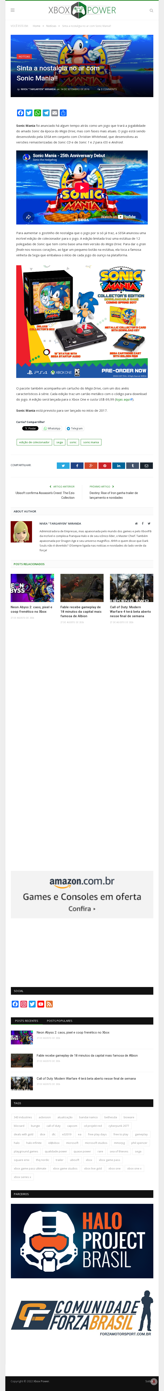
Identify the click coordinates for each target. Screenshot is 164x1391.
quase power (82, 1151)
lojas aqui (123, 399)
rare (100, 1151)
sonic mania (91, 442)
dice (42, 1134)
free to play (120, 1134)
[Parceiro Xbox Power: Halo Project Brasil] (82, 1277)
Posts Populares (60, 1021)
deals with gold (23, 1134)
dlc (54, 1134)
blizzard (19, 1126)
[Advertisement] (82, 950)
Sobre (149, 1381)
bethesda (110, 1117)
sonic (73, 442)
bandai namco (88, 1117)
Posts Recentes (26, 1021)
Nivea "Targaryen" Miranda (38, 89)
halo (17, 1143)
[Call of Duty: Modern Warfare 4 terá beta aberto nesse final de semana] (131, 588)
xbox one (114, 1168)
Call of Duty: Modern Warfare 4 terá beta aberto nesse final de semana (130, 611)
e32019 (66, 1134)
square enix (21, 1160)
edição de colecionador (34, 442)
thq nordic (42, 1160)
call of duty (54, 1126)
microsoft (72, 1143)
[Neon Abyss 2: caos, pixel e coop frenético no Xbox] (32, 588)
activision (45, 1117)
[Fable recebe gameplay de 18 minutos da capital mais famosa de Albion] (82, 588)
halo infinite (34, 1143)
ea (79, 1134)
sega (59, 442)
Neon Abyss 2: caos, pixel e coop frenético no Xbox (31, 609)
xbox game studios (65, 1168)
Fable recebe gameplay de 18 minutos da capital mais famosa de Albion (80, 611)
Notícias (24, 56)
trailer (59, 1160)
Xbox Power (41, 1381)
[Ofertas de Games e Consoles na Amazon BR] (82, 917)
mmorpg (119, 1143)
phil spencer (139, 1143)
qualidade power (56, 1151)
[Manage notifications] (154, 1381)
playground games (26, 1151)
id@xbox (54, 1143)
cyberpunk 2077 (118, 1126)
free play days (97, 1134)
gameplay (141, 1134)
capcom (72, 1126)
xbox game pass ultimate (30, 1168)
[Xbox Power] (82, 9)
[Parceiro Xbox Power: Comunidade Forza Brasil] (82, 1353)
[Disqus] (82, 689)
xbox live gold (93, 1168)
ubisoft (74, 1160)
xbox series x (22, 1177)
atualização (65, 1117)
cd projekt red (93, 1126)
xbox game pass (109, 1160)
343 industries (23, 1117)
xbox (89, 1160)
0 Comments (109, 89)
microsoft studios (96, 1143)
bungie (35, 1126)
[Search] (151, 10)
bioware (129, 1117)
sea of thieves (119, 1151)
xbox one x (134, 1168)
